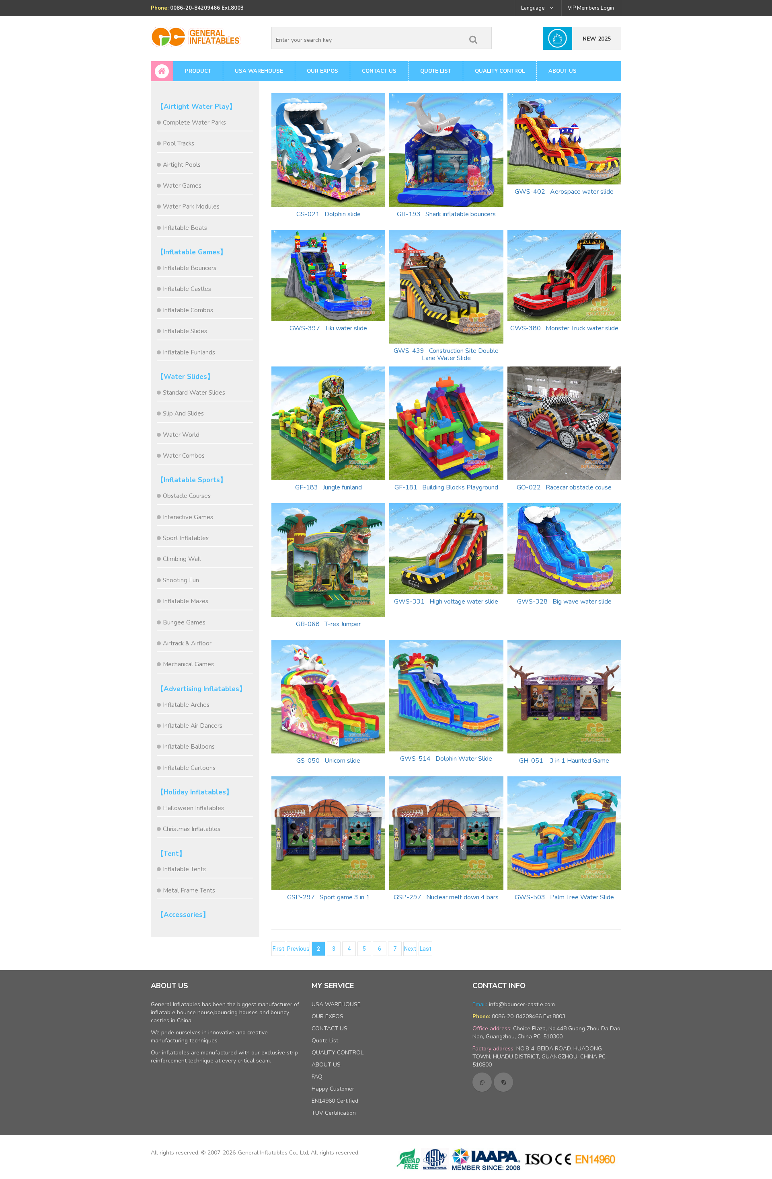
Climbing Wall (182, 559)
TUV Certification (334, 1113)
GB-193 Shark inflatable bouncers (446, 214)
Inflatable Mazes (185, 601)
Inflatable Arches (186, 705)
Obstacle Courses (187, 496)
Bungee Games (184, 622)
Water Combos (184, 456)
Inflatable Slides (185, 331)
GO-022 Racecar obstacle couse (564, 487)
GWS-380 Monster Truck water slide (564, 328)
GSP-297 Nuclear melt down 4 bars (446, 897)
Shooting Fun (181, 580)
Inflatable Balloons (189, 747)
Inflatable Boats (185, 228)
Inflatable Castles (187, 289)
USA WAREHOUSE (259, 71)
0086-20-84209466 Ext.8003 (528, 1016)
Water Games (182, 186)
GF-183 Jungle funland (328, 487)
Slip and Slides (183, 413)
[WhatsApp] (482, 1082)
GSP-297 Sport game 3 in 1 (328, 897)
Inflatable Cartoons (189, 768)
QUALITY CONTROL (500, 71)
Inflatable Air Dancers (192, 726)
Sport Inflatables (186, 538)
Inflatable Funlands (189, 352)
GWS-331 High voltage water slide (446, 601)
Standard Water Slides (194, 393)
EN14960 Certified (335, 1101)
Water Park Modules (191, 207)
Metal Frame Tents (189, 890)
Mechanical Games (188, 664)
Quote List (435, 71)
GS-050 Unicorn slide (328, 760)
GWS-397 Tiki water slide (328, 328)
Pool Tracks (178, 143)
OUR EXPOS (322, 71)
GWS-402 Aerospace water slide (564, 191)
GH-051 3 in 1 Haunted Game (564, 760)
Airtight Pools (182, 165)
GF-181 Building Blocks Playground (446, 487)
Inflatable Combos (188, 310)
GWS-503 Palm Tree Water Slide (564, 897)
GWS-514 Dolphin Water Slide (446, 758)
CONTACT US (379, 71)
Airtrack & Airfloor (187, 643)
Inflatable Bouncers (189, 268)
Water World (181, 435)
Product (198, 71)
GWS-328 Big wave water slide (564, 601)
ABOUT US (562, 71)
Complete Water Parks (194, 123)
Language (533, 8)
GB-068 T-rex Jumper (328, 624)
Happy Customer (333, 1089)
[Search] (473, 38)
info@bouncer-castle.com (522, 1004)
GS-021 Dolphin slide (328, 214)
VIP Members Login (591, 8)
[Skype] (503, 1082)
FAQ (317, 1077)
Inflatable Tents (184, 869)
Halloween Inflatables (193, 808)
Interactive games (188, 517)
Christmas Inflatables (191, 829)
